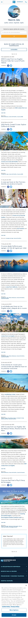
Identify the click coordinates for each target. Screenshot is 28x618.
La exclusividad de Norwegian (10, 566)
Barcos (20, 526)
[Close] (26, 585)
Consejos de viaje (4, 174)
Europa (6, 418)
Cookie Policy (6, 606)
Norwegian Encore (13, 527)
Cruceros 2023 (20, 174)
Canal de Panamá (5, 298)
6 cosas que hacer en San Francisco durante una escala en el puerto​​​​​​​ (13, 183)
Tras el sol (14, 20)
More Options (14, 610)
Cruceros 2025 (20, 116)
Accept (14, 615)
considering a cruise (10, 394)
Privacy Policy (14, 606)
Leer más (3, 112)
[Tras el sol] (14, 11)
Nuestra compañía (7, 581)
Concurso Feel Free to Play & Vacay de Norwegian (13, 481)
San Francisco (20, 228)
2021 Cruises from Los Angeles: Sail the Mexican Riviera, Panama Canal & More (13, 429)
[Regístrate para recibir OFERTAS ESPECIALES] (14, 36)
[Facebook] (8, 65)
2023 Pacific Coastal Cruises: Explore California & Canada (13, 125)
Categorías (14, 49)
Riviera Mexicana (4, 116)
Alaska (2, 418)
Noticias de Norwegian (14, 526)
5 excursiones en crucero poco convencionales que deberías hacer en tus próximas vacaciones (14, 367)
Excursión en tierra (12, 418)
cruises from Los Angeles (8, 336)
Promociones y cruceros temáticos (12, 576)
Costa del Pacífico (13, 116)
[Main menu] (2, 2)
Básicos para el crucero (9, 571)
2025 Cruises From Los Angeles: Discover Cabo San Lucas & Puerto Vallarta (12, 61)
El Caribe (6, 526)
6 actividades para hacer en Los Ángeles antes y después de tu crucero (14, 307)
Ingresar (20, 1)
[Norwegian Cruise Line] (14, 2)
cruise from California (11, 287)
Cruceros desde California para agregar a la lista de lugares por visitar (14, 247)
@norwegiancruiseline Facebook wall (11, 517)
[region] (14, 600)
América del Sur (4, 418)
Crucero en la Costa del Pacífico (9, 161)
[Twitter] (11, 65)
